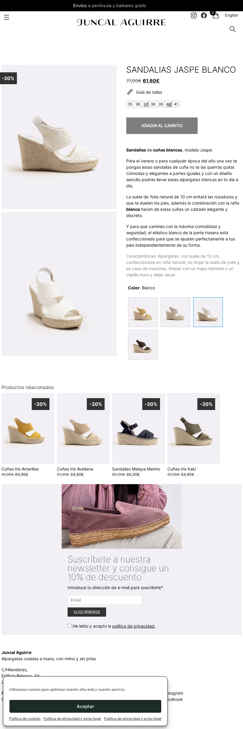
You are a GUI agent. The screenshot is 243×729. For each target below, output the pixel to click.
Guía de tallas (149, 92)
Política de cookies (25, 718)
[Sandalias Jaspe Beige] (175, 312)
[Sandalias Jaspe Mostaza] (143, 312)
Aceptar (85, 706)
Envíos (80, 5)
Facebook (173, 699)
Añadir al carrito (162, 125)
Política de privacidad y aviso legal (72, 718)
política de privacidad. (134, 625)
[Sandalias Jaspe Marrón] (143, 345)
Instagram (173, 692)
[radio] (130, 104)
